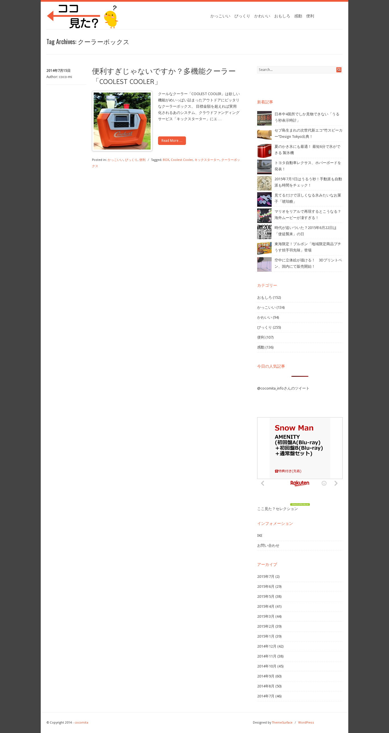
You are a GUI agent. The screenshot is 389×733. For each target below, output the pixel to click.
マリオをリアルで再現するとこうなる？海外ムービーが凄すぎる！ (308, 214)
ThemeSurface (282, 722)
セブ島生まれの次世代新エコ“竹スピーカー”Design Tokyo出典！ (309, 133)
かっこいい (220, 16)
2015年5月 (266, 596)
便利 (310, 16)
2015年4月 (266, 606)
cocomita (81, 722)
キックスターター (207, 160)
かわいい (262, 16)
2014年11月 (267, 656)
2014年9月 (266, 676)
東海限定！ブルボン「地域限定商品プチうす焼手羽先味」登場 (308, 247)
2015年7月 (266, 576)
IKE (259, 535)
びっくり (242, 16)
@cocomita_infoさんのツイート (283, 388)
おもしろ (282, 16)
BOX (166, 160)
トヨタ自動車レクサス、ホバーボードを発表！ (308, 166)
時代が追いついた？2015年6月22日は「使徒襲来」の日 (306, 231)
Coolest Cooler (182, 160)
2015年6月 (266, 586)
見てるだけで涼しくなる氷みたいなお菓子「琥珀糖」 (308, 198)
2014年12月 (267, 646)
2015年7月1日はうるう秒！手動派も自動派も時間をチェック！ (308, 182)
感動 (298, 16)
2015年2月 (266, 626)
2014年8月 (266, 686)
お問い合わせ (268, 545)
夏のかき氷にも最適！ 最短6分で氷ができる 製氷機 (307, 149)
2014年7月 (266, 696)
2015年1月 (266, 636)
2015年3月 (266, 616)
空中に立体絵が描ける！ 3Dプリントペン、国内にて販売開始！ (308, 263)
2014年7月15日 (58, 71)
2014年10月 (267, 666)
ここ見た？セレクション (277, 509)
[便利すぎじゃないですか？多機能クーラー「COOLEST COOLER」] (122, 148)
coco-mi (65, 77)
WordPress (306, 722)
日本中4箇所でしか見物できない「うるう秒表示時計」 (307, 117)
